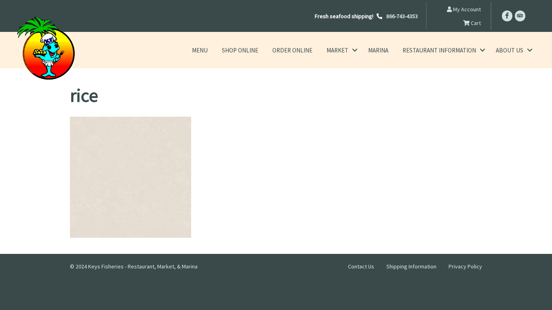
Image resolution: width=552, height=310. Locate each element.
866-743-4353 (402, 16)
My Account (466, 9)
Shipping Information (411, 266)
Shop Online (240, 50)
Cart (475, 23)
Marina (378, 50)
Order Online (292, 50)
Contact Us (361, 266)
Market (337, 50)
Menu (200, 50)
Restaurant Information (439, 50)
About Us (509, 50)
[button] (354, 50)
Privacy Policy (465, 266)
